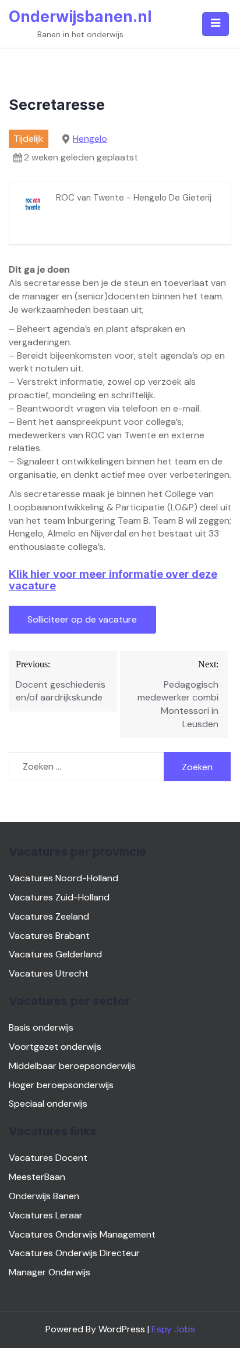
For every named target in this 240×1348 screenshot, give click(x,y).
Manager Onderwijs (49, 1272)
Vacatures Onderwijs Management (82, 1234)
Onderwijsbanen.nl (80, 17)
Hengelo (90, 139)
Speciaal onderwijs (48, 1103)
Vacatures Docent (48, 1158)
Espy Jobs (173, 1329)
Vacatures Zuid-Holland (59, 897)
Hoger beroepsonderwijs (61, 1085)
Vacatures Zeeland (49, 916)
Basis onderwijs (41, 1027)
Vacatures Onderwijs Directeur (74, 1253)
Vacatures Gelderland (55, 954)
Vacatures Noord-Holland (63, 878)
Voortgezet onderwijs (55, 1047)
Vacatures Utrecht (49, 973)
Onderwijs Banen (44, 1196)
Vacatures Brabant (49, 935)
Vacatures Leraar (46, 1215)
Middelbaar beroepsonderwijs (72, 1066)
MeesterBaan (37, 1177)
